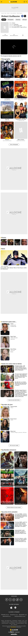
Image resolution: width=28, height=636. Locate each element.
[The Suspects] (7, 69)
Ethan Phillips (13, 349)
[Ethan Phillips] (5, 354)
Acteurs (8, 13)
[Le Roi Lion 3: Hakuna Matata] (20, 89)
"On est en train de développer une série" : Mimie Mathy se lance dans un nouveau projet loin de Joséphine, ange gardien (21, 376)
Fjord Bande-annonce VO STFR (21, 485)
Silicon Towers (21, 139)
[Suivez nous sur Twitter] (10, 599)
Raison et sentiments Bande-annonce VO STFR (7, 467)
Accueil (2, 13)
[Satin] (20, 69)
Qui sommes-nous (8, 620)
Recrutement (15, 620)
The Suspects (7, 78)
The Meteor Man (13, 326)
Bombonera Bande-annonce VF (7, 485)
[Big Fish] (7, 110)
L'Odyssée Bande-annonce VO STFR (21, 503)
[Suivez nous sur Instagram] (14, 599)
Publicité (19, 620)
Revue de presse (5, 623)
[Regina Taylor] (5, 342)
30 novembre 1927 (18, 25)
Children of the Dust (13, 337)
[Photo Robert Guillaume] (4, 242)
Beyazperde (21, 614)
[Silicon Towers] (20, 130)
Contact (2, 620)
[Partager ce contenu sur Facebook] (22, 16)
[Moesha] (7, 130)
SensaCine (12, 614)
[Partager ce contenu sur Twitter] (25, 16)
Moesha (7, 139)
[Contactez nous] (21, 599)
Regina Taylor (13, 336)
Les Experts (7, 98)
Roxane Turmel (13, 418)
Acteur (13, 22)
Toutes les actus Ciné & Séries (14, 400)
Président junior (13, 325)
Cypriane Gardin (13, 406)
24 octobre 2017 (16, 27)
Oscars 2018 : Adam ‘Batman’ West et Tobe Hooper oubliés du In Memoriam (14, 268)
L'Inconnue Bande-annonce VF (7, 503)
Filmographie (5, 59)
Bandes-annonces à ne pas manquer (14, 507)
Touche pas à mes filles (21, 119)
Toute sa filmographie (14, 144)
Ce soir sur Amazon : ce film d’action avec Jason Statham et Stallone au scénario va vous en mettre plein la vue (21, 540)
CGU (23, 620)
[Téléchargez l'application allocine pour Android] (16, 607)
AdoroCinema (6, 616)
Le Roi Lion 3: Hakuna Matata (20, 98)
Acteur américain (13, 13)
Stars (5, 13)
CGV (26, 620)
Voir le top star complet (14, 445)
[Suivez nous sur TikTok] (17, 599)
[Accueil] (13, 2)
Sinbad (11, 323)
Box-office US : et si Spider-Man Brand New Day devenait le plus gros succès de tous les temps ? (21, 384)
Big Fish (7, 119)
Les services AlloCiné (20, 623)
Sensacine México (18, 616)
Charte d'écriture (12, 623)
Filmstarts (3, 614)
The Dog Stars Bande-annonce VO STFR (21, 467)
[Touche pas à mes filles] (20, 110)
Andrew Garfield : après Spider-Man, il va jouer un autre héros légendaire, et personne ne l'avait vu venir (20, 532)
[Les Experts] (7, 89)
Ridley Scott (12, 431)
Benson (11, 351)
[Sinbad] (5, 329)
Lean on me (12, 339)
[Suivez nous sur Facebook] (7, 599)
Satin (21, 78)
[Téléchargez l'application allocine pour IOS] (12, 607)
